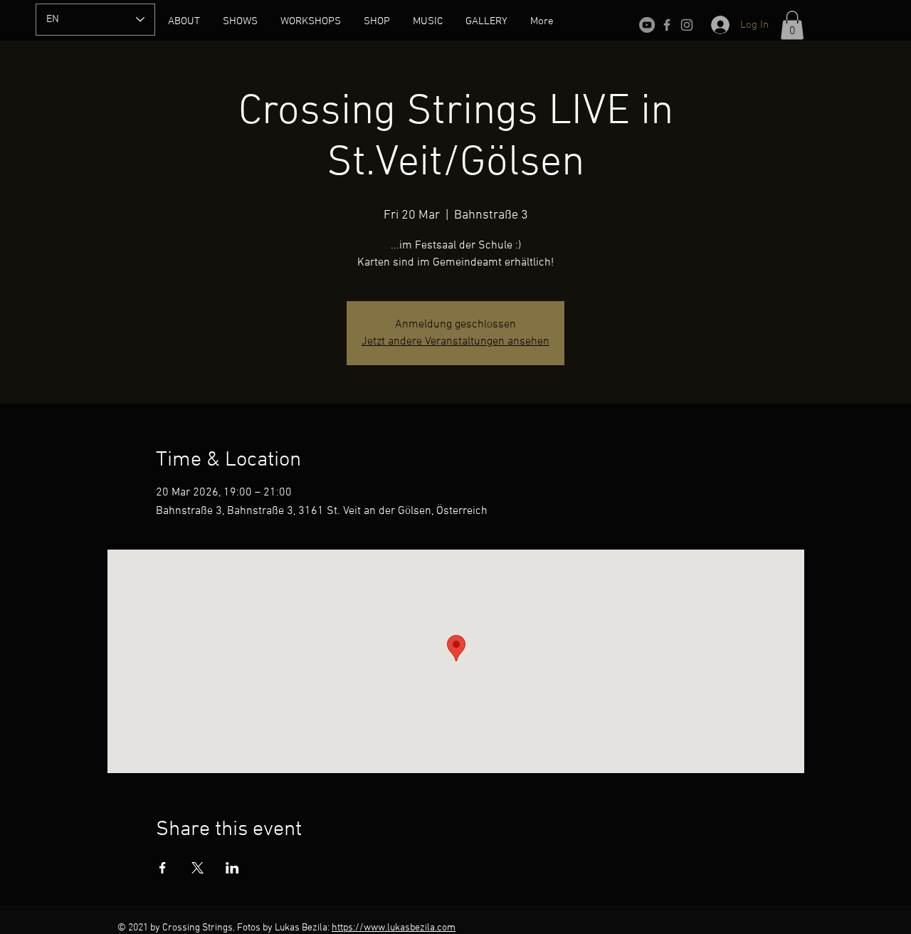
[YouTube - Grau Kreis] (647, 25)
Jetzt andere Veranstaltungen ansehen (455, 342)
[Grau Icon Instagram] (687, 25)
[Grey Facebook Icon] (667, 25)
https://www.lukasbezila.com (394, 928)
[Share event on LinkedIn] (232, 867)
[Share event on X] (197, 867)
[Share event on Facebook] (162, 867)
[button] (792, 25)
